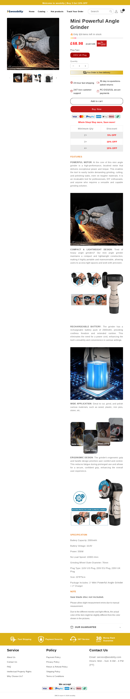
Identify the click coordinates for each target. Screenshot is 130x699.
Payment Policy (53, 657)
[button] (42, 11)
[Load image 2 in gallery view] (27, 78)
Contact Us (12, 662)
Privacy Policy (52, 662)
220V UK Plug (80, 55)
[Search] (111, 11)
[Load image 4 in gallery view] (48, 78)
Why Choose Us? (15, 676)
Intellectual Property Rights (19, 671)
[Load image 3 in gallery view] (38, 78)
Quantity (74, 61)
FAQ (9, 667)
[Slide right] (56, 78)
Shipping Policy (53, 671)
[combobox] (101, 11)
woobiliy (72, 695)
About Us (11, 657)
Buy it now (96, 109)
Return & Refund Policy (57, 667)
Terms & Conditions (55, 676)
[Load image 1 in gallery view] (17, 78)
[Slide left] (10, 78)
